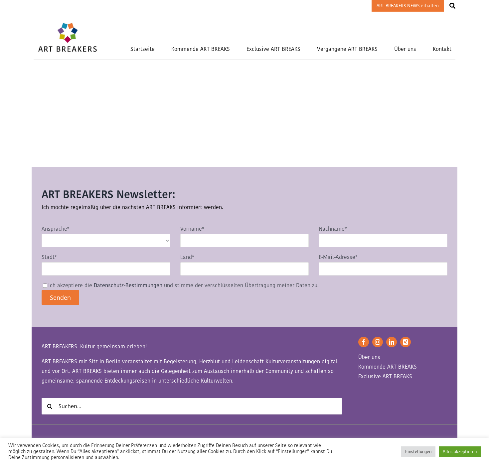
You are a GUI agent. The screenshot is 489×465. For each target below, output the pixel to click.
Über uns (369, 357)
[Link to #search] (452, 6)
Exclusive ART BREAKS (385, 376)
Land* (187, 257)
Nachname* (333, 229)
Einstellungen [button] (418, 451)
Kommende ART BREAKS (387, 367)
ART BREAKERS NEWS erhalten (408, 5)
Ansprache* (55, 229)
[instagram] (377, 342)
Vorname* (192, 229)
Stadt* (49, 257)
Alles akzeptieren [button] (460, 451)
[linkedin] (391, 342)
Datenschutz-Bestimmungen (128, 285)
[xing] (405, 342)
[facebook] (363, 342)
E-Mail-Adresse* (338, 257)
